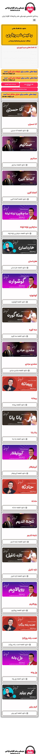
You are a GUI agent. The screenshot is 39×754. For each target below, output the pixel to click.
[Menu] (34, 20)
